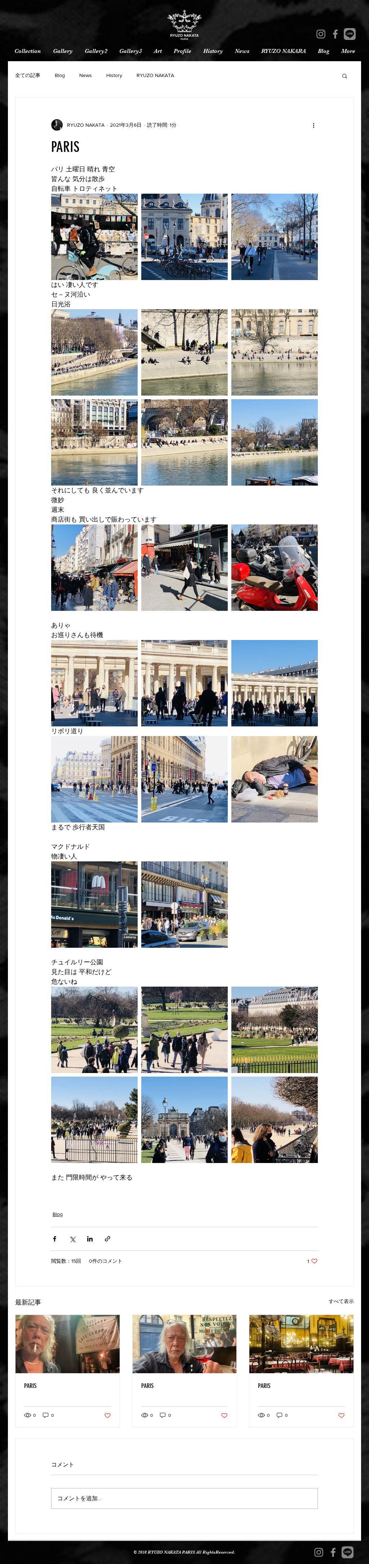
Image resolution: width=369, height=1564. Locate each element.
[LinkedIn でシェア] (89, 1238)
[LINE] (350, 34)
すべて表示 (341, 1301)
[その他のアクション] (313, 125)
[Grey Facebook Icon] (335, 34)
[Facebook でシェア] (54, 1238)
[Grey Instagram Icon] (321, 34)
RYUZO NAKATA (155, 75)
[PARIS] (67, 1344)
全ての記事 (27, 75)
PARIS (30, 1386)
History (114, 75)
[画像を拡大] (94, 237)
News (85, 75)
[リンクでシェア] (107, 1238)
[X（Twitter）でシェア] (72, 1238)
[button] (344, 75)
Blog (60, 75)
